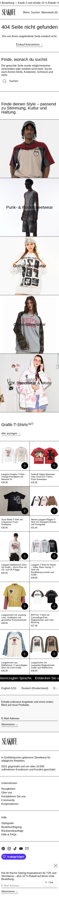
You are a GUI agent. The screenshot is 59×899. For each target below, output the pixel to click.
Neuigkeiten (8, 788)
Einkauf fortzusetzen (28, 44)
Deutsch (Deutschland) (34, 688)
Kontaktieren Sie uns (13, 796)
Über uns (6, 792)
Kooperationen (10, 803)
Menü (26, 12)
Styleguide (7, 823)
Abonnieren (8, 724)
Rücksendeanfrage (12, 830)
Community (8, 800)
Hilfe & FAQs (8, 834)
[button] (35, 12)
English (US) (8, 688)
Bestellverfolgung (11, 827)
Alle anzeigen (9, 433)
